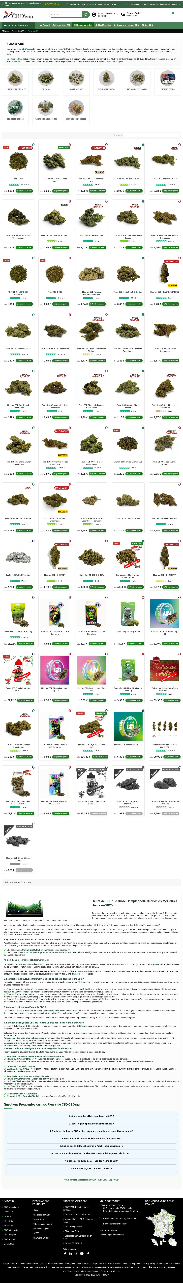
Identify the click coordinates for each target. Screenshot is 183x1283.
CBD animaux (10, 1239)
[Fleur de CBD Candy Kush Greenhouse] (18, 387)
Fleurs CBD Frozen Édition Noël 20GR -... (91, 802)
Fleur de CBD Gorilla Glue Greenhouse (92, 463)
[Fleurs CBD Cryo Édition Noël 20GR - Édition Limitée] (18, 670)
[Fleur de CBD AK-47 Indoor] (91, 217)
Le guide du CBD (42, 1215)
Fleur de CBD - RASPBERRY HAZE (164, 292)
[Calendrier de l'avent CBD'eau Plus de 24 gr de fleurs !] (164, 670)
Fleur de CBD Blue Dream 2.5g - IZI (165, 632)
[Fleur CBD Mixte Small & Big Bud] (128, 274)
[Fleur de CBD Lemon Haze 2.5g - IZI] (91, 670)
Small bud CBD (76, 89)
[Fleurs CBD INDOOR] (107, 78)
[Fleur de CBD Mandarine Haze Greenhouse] (54, 387)
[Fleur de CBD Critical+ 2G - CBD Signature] (54, 613)
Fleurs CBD (9, 1212)
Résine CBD (90, 1180)
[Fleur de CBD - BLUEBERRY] (164, 557)
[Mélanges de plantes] (137, 78)
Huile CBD (102, 1180)
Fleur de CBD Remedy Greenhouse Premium (91, 293)
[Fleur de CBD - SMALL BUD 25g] (18, 613)
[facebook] (65, 1253)
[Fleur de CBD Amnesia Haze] (18, 330)
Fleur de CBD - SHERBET (54, 575)
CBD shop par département (111, 1235)
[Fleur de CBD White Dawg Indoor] (128, 161)
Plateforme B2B (72, 1231)
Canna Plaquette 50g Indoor (128, 631)
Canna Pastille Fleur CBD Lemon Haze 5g (128, 689)
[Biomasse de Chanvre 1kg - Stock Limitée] (128, 557)
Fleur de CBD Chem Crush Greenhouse (164, 350)
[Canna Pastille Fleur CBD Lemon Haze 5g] (128, 670)
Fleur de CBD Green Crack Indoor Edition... (91, 350)
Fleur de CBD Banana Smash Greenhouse (18, 463)
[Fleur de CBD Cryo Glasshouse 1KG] (91, 726)
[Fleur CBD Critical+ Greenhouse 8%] (91, 161)
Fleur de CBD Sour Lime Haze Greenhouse (165, 406)
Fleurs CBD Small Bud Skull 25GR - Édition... (18, 802)
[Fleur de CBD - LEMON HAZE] (164, 500)
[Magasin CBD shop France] (161, 1227)
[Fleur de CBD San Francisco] (128, 500)
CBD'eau (26, 49)
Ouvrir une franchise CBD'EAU (78, 1215)
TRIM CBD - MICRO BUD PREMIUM (18, 293)
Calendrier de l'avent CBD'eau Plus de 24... (165, 689)
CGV (36, 1233)
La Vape (7, 1216)
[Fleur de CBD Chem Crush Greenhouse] (164, 330)
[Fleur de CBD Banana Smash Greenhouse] (18, 443)
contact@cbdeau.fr (118, 1224)
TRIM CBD (18, 179)
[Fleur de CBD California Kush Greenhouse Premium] (18, 217)
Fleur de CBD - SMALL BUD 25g (18, 631)
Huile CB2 (8, 1225)
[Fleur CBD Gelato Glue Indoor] (164, 161)
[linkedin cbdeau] (70, 1253)
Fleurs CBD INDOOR (107, 89)
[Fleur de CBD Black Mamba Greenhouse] (18, 726)
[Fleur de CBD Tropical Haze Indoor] (54, 161)
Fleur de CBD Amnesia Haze (18, 349)
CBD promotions (11, 1207)
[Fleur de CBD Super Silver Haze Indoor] (128, 217)
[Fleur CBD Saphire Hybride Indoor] (164, 443)
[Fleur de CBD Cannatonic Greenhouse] (54, 500)
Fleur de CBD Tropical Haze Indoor (55, 180)
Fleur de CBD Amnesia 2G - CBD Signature (91, 632)
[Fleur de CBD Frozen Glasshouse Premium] (164, 783)
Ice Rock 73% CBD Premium (18, 575)
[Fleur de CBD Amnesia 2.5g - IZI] (128, 726)
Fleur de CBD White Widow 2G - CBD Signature (54, 802)
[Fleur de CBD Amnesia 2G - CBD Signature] (91, 613)
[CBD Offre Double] (15, 108)
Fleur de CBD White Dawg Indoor (128, 179)
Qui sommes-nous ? (43, 1224)
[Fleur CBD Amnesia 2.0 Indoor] (18, 500)
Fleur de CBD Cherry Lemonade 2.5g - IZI (54, 689)
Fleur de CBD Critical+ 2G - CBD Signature (55, 632)
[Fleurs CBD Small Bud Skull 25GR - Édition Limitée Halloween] (18, 783)
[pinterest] (88, 1253)
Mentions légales (41, 1229)
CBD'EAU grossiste (73, 1227)
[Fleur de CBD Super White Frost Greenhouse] (128, 330)
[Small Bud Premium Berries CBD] (128, 443)
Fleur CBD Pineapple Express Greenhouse (91, 406)
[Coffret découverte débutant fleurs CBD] (164, 726)
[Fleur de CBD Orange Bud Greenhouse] (128, 783)
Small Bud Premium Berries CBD (128, 462)
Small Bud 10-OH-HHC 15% (91, 575)
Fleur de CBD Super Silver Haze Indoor (128, 236)
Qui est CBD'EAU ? (73, 1243)
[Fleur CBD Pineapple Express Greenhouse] (91, 387)
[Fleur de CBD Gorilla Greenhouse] (54, 330)
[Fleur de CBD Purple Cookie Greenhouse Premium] (91, 500)
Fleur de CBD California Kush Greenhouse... (18, 236)
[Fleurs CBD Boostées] (76, 108)
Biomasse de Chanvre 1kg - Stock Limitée (128, 576)
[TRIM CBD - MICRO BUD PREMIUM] (18, 274)
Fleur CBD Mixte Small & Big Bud (128, 292)
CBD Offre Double (15, 119)
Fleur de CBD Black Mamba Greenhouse (18, 746)
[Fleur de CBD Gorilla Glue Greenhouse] (91, 443)
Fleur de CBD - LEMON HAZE (164, 518)
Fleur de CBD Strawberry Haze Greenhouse (55, 463)
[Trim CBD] (46, 78)
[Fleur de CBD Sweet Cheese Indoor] (18, 840)
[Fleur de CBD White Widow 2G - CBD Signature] (54, 783)
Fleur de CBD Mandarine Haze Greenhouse (55, 406)
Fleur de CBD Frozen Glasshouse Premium (165, 802)
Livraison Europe (41, 1238)
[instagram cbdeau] (76, 1253)
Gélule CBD (9, 1244)
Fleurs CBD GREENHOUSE (46, 119)
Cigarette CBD (168, 89)
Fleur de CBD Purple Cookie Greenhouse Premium (91, 519)
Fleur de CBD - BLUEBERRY (164, 575)
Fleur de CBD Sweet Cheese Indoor (18, 859)
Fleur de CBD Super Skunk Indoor (128, 406)
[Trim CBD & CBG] (54, 274)
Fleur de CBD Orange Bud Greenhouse (128, 802)
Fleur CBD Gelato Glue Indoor (165, 179)
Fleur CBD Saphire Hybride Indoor (164, 463)
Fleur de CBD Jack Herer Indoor (55, 235)
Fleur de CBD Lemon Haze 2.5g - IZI (91, 689)
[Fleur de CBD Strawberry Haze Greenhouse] (54, 443)
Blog (36, 1210)
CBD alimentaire (11, 1230)
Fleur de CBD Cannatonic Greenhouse (55, 519)
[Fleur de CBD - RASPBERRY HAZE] (164, 274)
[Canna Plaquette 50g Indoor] (128, 613)
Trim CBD (46, 89)
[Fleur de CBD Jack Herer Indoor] (54, 217)
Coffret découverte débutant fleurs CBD (164, 746)
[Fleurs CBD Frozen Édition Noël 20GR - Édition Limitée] (91, 783)
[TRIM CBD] (18, 161)
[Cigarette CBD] (168, 78)
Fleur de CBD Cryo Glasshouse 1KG (91, 746)
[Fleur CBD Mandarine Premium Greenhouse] (164, 217)
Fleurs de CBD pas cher (15, 89)
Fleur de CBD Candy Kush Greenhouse (18, 406)
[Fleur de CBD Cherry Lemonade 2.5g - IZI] (54, 670)
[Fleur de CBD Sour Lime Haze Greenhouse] (164, 387)
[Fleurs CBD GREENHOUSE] (46, 108)
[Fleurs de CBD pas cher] (15, 78)
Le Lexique (39, 1219)
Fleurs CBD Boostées (76, 119)
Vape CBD (114, 1180)
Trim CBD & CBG (55, 292)
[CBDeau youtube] (82, 1253)
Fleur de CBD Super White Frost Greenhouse (128, 350)
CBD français (10, 1235)
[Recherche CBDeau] (86, 14)
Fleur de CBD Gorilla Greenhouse (55, 349)
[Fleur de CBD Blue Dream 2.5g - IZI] (164, 613)
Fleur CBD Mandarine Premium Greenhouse (164, 236)
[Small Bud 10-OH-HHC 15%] (91, 557)
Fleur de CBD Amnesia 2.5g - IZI (128, 745)
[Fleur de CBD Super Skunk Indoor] (128, 387)
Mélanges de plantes (137, 89)
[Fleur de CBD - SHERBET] (54, 557)
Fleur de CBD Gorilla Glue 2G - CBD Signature (55, 746)
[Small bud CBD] (76, 78)
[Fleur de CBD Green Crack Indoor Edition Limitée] (91, 330)
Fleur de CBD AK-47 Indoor (91, 235)
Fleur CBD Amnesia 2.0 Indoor (18, 518)
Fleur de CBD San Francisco (128, 518)
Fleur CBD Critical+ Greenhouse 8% (91, 180)
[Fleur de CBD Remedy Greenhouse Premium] (91, 274)
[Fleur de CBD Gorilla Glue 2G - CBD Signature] (54, 726)
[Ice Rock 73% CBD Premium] (18, 557)
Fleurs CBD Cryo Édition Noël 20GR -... (18, 689)
